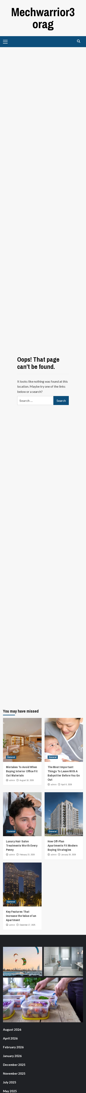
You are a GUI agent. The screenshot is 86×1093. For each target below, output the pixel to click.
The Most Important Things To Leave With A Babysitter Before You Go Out (64, 773)
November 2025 (14, 1073)
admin (12, 780)
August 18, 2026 (27, 780)
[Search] (78, 41)
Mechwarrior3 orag (43, 18)
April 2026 (10, 1038)
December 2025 (14, 1064)
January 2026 (12, 1056)
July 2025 (9, 1082)
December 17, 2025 (27, 924)
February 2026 (13, 1047)
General (11, 757)
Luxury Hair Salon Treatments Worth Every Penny (21, 845)
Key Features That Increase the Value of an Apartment (21, 915)
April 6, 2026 (66, 784)
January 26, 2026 (68, 854)
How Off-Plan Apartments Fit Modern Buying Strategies (63, 845)
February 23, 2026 (27, 854)
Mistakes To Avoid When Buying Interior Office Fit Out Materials (22, 771)
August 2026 (12, 1029)
